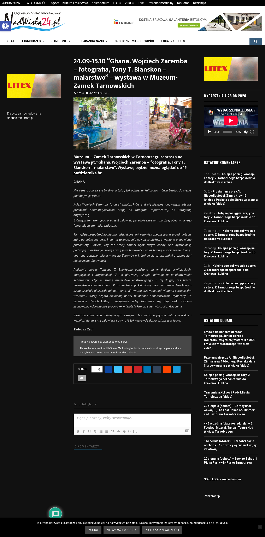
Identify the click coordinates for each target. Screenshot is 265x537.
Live (141, 3)
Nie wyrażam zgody (121, 530)
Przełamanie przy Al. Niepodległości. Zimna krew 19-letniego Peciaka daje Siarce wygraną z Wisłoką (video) (229, 361)
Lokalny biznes (173, 41)
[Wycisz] (246, 132)
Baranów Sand (92, 41)
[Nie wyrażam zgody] (260, 527)
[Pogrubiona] (78, 431)
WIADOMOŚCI (36, 3)
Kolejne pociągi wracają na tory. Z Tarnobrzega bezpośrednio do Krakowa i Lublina (229, 178)
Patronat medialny (160, 3)
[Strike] (95, 431)
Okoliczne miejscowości (134, 41)
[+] (135, 431)
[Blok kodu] (118, 431)
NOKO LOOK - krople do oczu (222, 479)
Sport (55, 3)
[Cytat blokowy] (113, 431)
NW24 (80, 93)
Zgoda (93, 530)
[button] (5, 26)
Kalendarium (100, 3)
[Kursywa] (84, 431)
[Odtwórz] (209, 132)
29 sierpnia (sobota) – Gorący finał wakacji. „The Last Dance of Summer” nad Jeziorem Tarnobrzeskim (229, 410)
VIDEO (129, 3)
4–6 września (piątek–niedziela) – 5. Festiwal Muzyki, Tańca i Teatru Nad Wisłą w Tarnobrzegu (228, 427)
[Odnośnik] (124, 431)
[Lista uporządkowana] (101, 431)
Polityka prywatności (162, 530)
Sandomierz (61, 41)
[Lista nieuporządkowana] (107, 431)
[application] (231, 120)
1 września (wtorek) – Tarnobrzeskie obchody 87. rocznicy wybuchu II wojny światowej (230, 445)
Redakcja (199, 3)
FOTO (117, 3)
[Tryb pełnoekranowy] (252, 132)
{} (129, 431)
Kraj (10, 41)
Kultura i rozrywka (75, 3)
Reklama (183, 3)
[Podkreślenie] (89, 431)
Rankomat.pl (212, 496)
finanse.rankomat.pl (20, 118)
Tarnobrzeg (31, 41)
